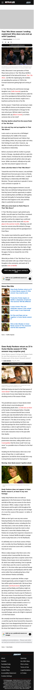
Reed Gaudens (7, 39)
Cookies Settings (6, 676)
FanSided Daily (6, 664)
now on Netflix (12, 265)
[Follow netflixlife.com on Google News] (30, 279)
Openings (23, 658)
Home (3, 334)
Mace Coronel (17, 114)
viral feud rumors (14, 586)
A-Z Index (23, 673)
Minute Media (9, 680)
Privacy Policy (5, 667)
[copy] (11, 42)
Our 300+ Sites (25, 661)
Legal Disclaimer (25, 670)
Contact (3, 661)
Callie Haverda (15, 91)
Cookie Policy (5, 670)
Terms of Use (24, 667)
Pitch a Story (24, 664)
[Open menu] (2, 2)
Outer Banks (9, 647)
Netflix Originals (10, 334)
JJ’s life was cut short (25, 407)
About (3, 658)
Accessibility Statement (8, 673)
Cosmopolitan (6, 443)
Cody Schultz (7, 360)
